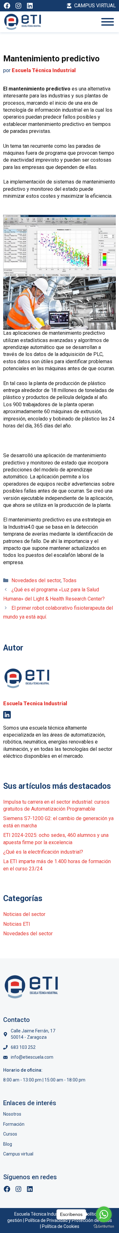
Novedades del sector (36, 580)
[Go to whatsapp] (104, 1214)
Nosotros (12, 1114)
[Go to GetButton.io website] (104, 1226)
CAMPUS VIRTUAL (95, 6)
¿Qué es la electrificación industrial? (43, 852)
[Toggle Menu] (107, 22)
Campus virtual (18, 1153)
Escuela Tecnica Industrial (35, 704)
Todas (69, 580)
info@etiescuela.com (32, 1057)
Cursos (10, 1133)
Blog (7, 1144)
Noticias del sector (24, 914)
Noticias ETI (16, 924)
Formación (13, 1124)
